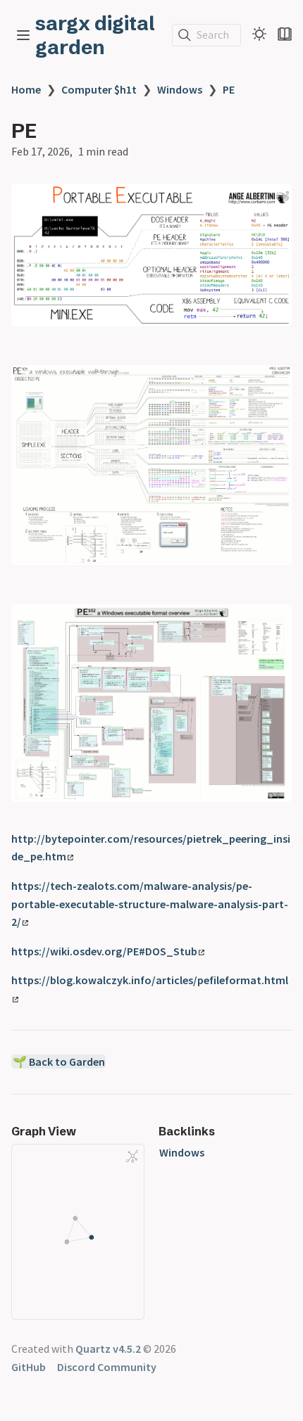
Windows (179, 89)
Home (26, 89)
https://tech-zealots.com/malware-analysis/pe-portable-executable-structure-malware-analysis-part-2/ (149, 904)
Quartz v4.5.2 (108, 1349)
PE (229, 89)
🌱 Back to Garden (59, 1061)
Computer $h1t (99, 89)
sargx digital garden (95, 35)
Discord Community (106, 1367)
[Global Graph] (132, 1156)
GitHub (28, 1367)
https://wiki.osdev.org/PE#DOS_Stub (104, 951)
